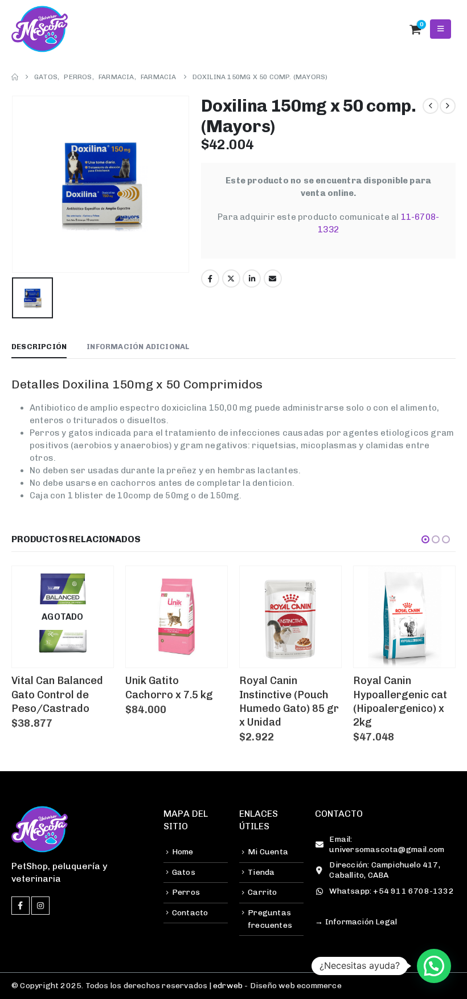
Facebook (210, 278)
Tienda (261, 872)
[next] (448, 106)
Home (183, 852)
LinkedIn (252, 278)
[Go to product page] (176, 617)
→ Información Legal (356, 922)
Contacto (190, 913)
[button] (390, 29)
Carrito (262, 892)
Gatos (183, 872)
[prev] (431, 106)
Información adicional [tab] (138, 346)
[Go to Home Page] (14, 77)
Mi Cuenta (268, 852)
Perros (186, 892)
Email (273, 278)
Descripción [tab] (39, 346)
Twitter (231, 278)
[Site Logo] (39, 29)
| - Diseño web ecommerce (274, 985)
